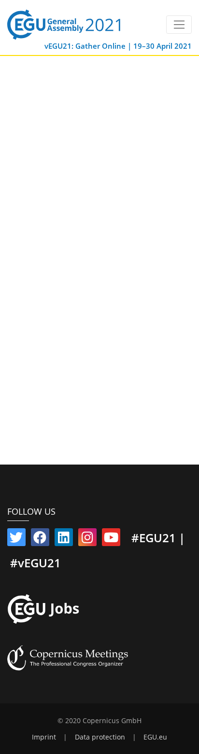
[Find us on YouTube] (111, 539)
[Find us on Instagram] (87, 539)
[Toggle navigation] (179, 24)
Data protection (100, 737)
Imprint (44, 737)
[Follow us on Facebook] (40, 539)
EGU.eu (155, 737)
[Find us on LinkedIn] (64, 539)
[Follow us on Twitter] (16, 539)
